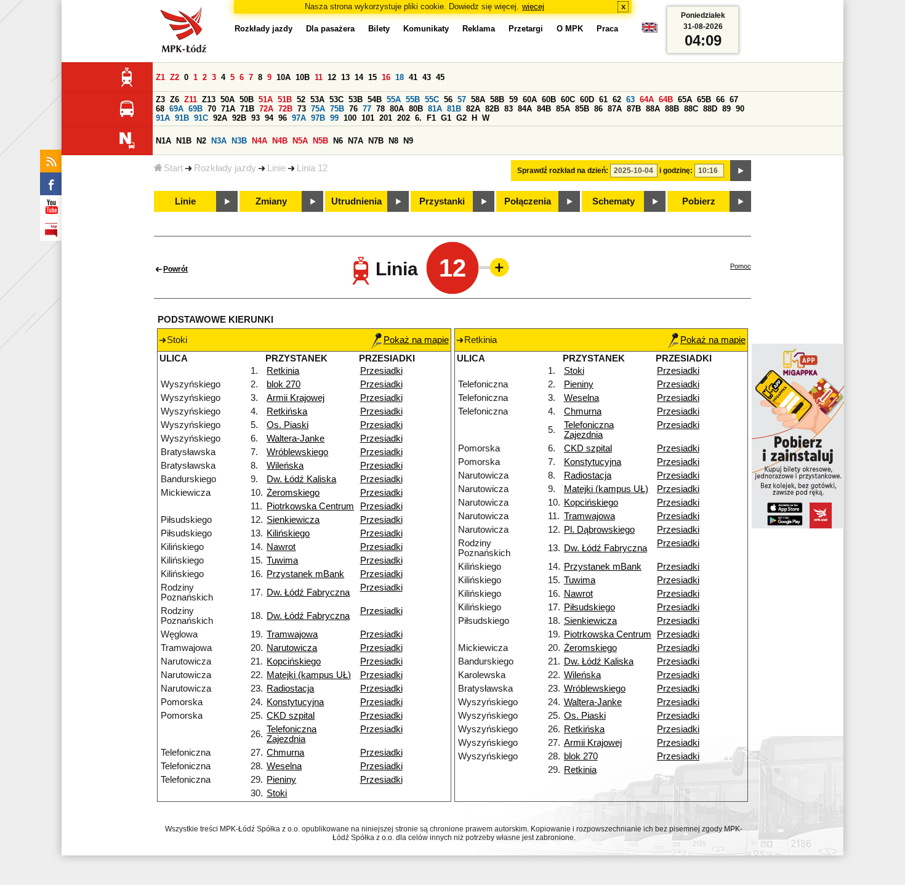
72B (285, 108)
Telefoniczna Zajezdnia (291, 734)
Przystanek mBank (305, 574)
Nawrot (281, 547)
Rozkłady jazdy (225, 168)
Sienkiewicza (293, 520)
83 (508, 108)
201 (385, 118)
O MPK (570, 28)
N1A (163, 140)
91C (201, 118)
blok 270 (283, 384)
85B (582, 108)
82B (492, 108)
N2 (201, 140)
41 (413, 77)
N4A (259, 140)
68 (160, 108)
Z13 (208, 99)
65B (704, 99)
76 (353, 108)
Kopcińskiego (294, 661)
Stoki (277, 793)
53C (336, 99)
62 (617, 99)
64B (666, 99)
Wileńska (285, 466)
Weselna (284, 766)
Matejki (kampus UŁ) (309, 675)
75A (318, 108)
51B (285, 99)
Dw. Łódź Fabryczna (308, 592)
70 (211, 108)
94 (269, 118)
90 (740, 108)
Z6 (174, 99)
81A (435, 108)
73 (301, 108)
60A (530, 99)
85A (563, 108)
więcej (533, 6)
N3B (239, 140)
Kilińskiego (288, 533)
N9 (408, 140)
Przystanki (442, 201)
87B (634, 108)
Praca (607, 28)
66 (720, 99)
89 (726, 108)
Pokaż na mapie (416, 340)
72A (266, 108)
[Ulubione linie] (495, 267)
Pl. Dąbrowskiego (599, 530)
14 (359, 77)
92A (220, 118)
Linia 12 (312, 168)
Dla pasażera (330, 28)
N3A (219, 140)
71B (247, 108)
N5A (300, 140)
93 (255, 118)
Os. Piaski (287, 425)
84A (525, 108)
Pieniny (281, 780)
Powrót (175, 269)
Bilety (379, 28)
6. (418, 118)
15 (372, 77)
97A (299, 118)
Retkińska (287, 411)
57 (461, 99)
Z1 (160, 77)
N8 (393, 140)
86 (598, 108)
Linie (276, 168)
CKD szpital (291, 716)
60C (568, 99)
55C (432, 99)
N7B (376, 140)
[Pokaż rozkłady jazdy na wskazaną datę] (740, 170)
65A (685, 99)
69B (195, 108)
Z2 (174, 77)
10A (283, 77)
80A (397, 108)
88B (672, 108)
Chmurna (285, 753)
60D (587, 99)
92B (239, 118)
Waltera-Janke (295, 438)
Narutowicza (292, 648)
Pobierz (698, 201)
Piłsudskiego (589, 607)
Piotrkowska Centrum (310, 506)
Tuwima (282, 560)
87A (615, 108)
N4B (280, 140)
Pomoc (740, 266)
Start (173, 168)
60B (549, 99)
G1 (446, 118)
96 (282, 118)
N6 (338, 140)
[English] (650, 30)
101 (367, 118)
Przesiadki (381, 371)
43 (426, 77)
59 (513, 99)
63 (630, 99)
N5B (320, 140)
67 (734, 99)
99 (334, 118)
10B (303, 77)
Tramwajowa (292, 634)
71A (228, 108)
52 (301, 99)
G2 (461, 118)
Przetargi (526, 28)
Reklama (478, 28)
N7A (355, 140)
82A (473, 108)
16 (386, 77)
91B (182, 118)
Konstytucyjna (295, 702)
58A (478, 99)
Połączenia (527, 201)
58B (497, 99)
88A (653, 108)
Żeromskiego (293, 493)
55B (413, 99)
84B (544, 108)
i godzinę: (676, 170)
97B (318, 118)
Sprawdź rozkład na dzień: (562, 170)
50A (227, 99)
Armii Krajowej (295, 398)
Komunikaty (426, 28)
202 (403, 118)
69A (176, 108)
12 (332, 77)
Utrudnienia (356, 201)
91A (163, 118)
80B (416, 108)
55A (394, 99)
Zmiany (271, 201)
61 (603, 99)
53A (317, 99)
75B (337, 108)
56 (448, 99)
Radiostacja (290, 688)
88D (710, 108)
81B (454, 108)
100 (350, 118)
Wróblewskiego (297, 452)
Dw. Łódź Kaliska (301, 479)
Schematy (613, 201)
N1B (183, 140)
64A (647, 99)
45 (440, 77)
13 (345, 77)
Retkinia (283, 371)
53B (355, 99)
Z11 (190, 99)
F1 (431, 118)
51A (266, 99)
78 (380, 108)
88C (691, 108)
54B (375, 99)
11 (319, 77)
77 (367, 108)
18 (399, 77)
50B (246, 99)
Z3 (160, 99)
